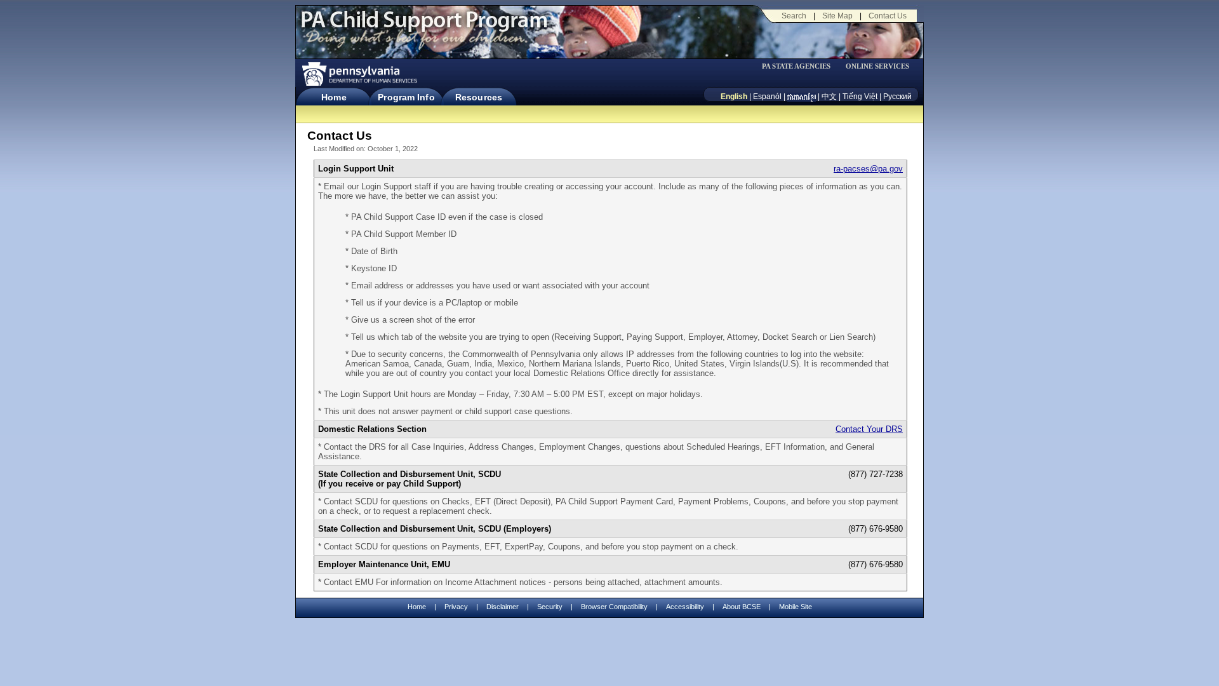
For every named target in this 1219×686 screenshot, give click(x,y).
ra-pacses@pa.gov (868, 168)
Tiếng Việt (860, 96)
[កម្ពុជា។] (801, 96)
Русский (897, 96)
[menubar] (800, 66)
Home (333, 97)
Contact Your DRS (869, 429)
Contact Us (888, 15)
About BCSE (742, 606)
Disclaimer (502, 606)
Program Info (406, 97)
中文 (829, 96)
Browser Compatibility (614, 606)
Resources (478, 97)
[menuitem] (800, 66)
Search (794, 15)
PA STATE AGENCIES (796, 66)
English (734, 96)
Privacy (456, 606)
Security (550, 606)
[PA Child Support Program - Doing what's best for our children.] (424, 27)
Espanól (767, 96)
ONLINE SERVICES (877, 66)
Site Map (837, 15)
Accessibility (685, 606)
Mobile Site (795, 606)
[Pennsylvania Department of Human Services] (358, 74)
